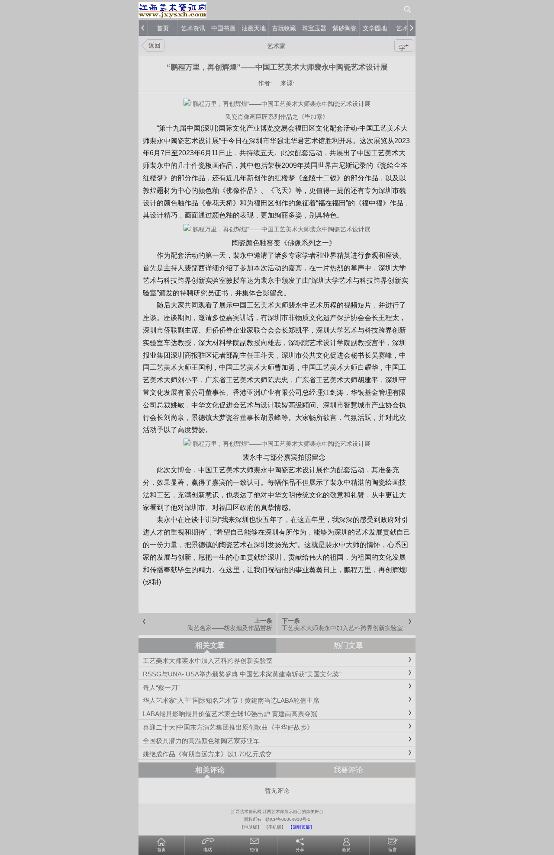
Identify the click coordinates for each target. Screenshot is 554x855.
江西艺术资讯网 (246, 811)
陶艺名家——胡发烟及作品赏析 (229, 627)
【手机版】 (275, 827)
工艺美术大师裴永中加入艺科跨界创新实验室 (342, 627)
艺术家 (276, 45)
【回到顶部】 (301, 827)
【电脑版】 (250, 827)
